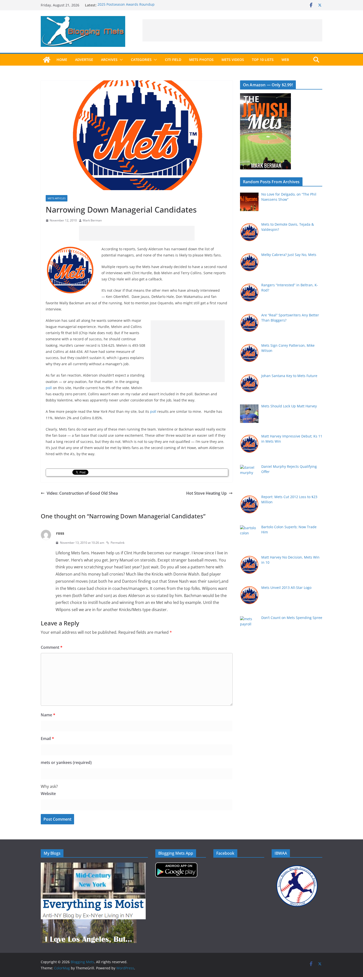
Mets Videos (233, 59)
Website (48, 793)
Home (62, 59)
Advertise (84, 59)
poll (49, 387)
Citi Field (173, 59)
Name (48, 715)
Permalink (117, 543)
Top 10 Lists (263, 59)
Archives (109, 59)
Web (285, 59)
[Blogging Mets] (47, 60)
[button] (120, 59)
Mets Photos (201, 59)
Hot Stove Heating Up (206, 493)
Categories (141, 59)
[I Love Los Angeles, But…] (89, 922)
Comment (51, 647)
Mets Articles (56, 198)
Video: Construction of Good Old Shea (82, 493)
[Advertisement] (232, 30)
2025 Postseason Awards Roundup (126, 5)
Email (47, 738)
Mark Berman (92, 220)
